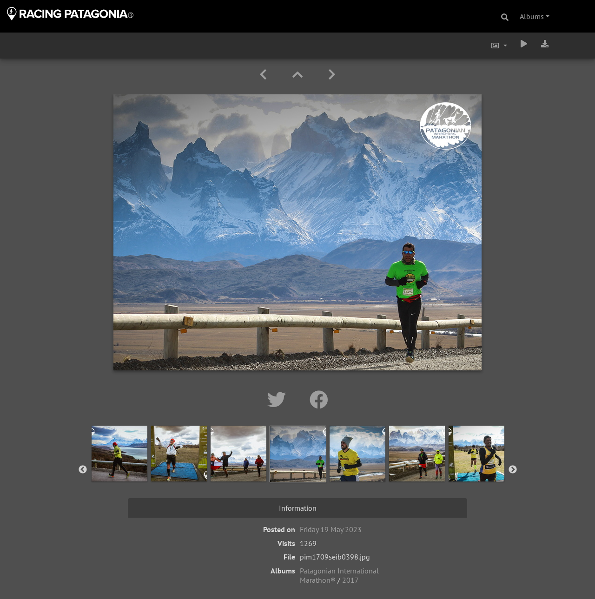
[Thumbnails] (299, 74)
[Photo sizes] (498, 45)
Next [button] (512, 469)
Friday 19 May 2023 (331, 529)
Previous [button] (82, 469)
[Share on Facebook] (318, 400)
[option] (119, 468)
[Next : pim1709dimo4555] (332, 74)
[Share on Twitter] (279, 400)
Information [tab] (298, 508)
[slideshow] (524, 43)
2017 (350, 580)
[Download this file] (544, 43)
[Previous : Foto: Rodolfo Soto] (264, 74)
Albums (532, 16)
